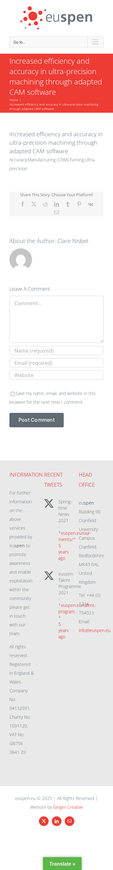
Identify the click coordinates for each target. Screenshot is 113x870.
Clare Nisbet (73, 241)
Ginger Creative (68, 807)
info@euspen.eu (94, 630)
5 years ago (63, 552)
